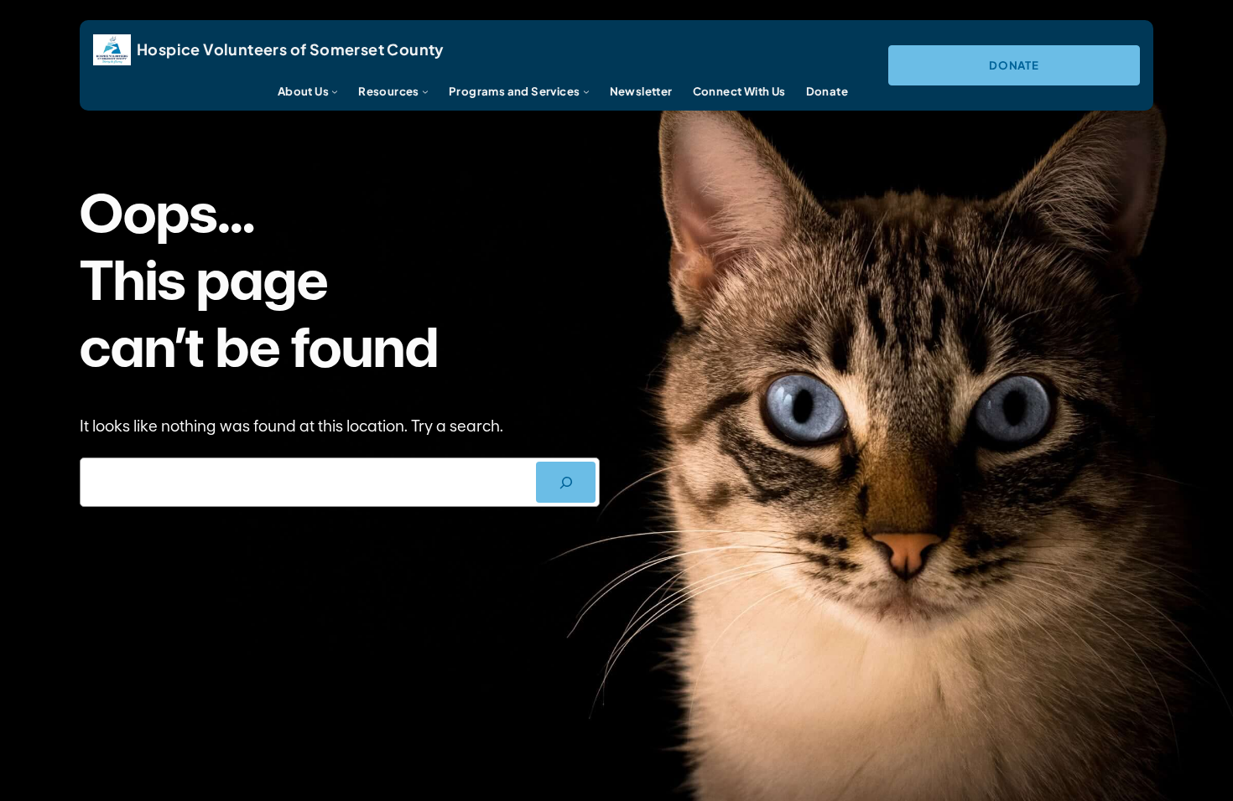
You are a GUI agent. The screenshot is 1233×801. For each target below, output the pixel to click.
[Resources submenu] (425, 91)
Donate (1014, 65)
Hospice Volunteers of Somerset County (291, 49)
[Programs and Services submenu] (586, 91)
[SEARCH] (566, 482)
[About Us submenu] (334, 91)
